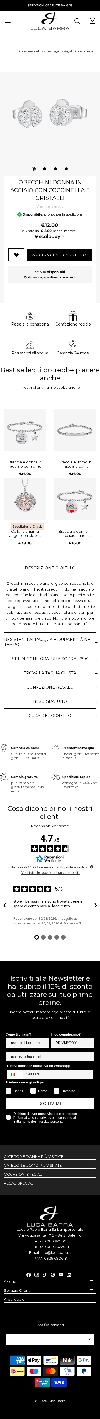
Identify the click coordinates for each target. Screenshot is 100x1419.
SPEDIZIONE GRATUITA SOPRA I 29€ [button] (50, 658)
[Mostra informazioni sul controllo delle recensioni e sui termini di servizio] (91, 867)
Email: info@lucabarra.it (50, 1252)
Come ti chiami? (18, 1034)
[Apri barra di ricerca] (77, 20)
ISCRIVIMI (50, 1103)
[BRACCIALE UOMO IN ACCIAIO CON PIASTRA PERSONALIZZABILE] (75, 430)
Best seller (17, 370)
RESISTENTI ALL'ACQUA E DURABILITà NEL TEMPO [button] (48, 642)
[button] (50, 113)
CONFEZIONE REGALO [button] (50, 687)
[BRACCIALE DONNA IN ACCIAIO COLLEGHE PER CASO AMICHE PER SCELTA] (25, 430)
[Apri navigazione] (7, 20)
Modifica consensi (50, 1325)
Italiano (47, 1339)
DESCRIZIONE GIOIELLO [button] (50, 568)
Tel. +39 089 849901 (50, 1241)
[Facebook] (28, 1274)
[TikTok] (44, 1274)
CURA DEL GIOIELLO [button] (50, 715)
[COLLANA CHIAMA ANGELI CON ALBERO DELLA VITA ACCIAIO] (25, 499)
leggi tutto (61, 906)
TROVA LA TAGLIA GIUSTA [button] (50, 673)
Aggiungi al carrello (59, 255)
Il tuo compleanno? (66, 1034)
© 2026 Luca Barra (50, 1401)
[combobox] (15, 1074)
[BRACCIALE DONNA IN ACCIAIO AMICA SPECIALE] (75, 499)
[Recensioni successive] (95, 906)
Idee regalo (53, 51)
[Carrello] (92, 20)
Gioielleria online (31, 51)
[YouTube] (61, 1274)
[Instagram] (36, 1274)
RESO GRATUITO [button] (50, 701)
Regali (68, 51)
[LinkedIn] (69, 1274)
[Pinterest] (53, 1274)
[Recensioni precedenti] (4, 906)
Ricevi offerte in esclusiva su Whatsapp (38, 1066)
